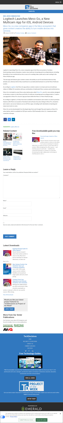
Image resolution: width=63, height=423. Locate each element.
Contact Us (30, 343)
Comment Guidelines (30, 346)
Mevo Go (17, 126)
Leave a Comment (31, 33)
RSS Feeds (30, 348)
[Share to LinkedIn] (13, 120)
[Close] (60, 413)
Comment (6, 175)
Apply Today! (9, 309)
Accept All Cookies (42, 420)
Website (5, 215)
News (4, 16)
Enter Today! (31, 399)
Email (5, 208)
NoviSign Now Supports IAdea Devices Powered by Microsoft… (17, 143)
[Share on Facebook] (5, 120)
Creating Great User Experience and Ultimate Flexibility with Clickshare (20, 281)
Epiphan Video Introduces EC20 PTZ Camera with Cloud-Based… (7, 158)
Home (30, 339)
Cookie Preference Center (26, 420)
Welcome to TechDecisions (30, 341)
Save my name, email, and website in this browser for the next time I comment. (23, 224)
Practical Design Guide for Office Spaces (48, 137)
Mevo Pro (39, 92)
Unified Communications (13, 16)
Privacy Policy (13, 416)
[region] (31, 417)
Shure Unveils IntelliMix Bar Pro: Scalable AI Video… (17, 158)
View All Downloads (8, 294)
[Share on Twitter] (9, 120)
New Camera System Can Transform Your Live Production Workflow (20, 266)
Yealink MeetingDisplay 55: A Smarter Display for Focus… (7, 143)
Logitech (13, 87)
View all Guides (30, 378)
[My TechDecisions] (31, 9)
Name (5, 200)
